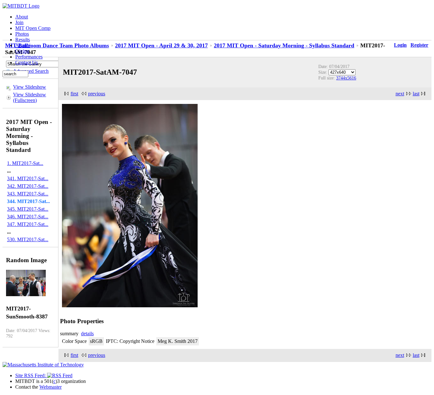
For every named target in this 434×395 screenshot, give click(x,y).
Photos (22, 34)
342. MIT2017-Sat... (27, 186)
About (21, 16)
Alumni (23, 45)
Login (400, 45)
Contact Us (26, 62)
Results (22, 39)
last (416, 93)
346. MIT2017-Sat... (27, 216)
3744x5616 (346, 77)
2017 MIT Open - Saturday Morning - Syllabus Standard (284, 45)
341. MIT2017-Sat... (27, 178)
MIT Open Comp (33, 28)
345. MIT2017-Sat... (27, 209)
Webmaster (50, 387)
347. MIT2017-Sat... (27, 224)
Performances (29, 56)
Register (419, 45)
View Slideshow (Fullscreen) (29, 97)
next (400, 93)
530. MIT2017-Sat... (27, 239)
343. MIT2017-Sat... (27, 193)
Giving (22, 51)
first (74, 93)
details (87, 333)
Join (19, 22)
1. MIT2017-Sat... (25, 163)
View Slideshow (29, 87)
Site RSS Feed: (31, 375)
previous (96, 93)
